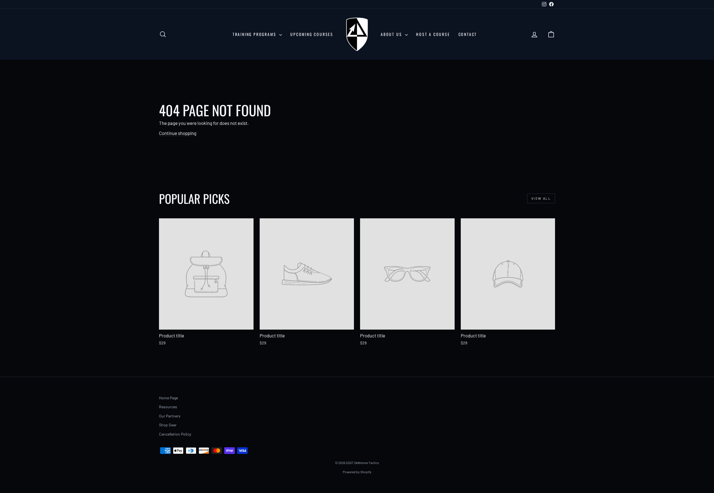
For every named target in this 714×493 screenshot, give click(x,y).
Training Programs (255, 34)
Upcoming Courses (311, 34)
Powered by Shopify (357, 472)
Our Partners (169, 416)
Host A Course (433, 34)
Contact (468, 34)
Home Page (168, 397)
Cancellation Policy (175, 434)
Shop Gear (168, 424)
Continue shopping (177, 133)
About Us (392, 34)
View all (541, 198)
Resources (168, 406)
